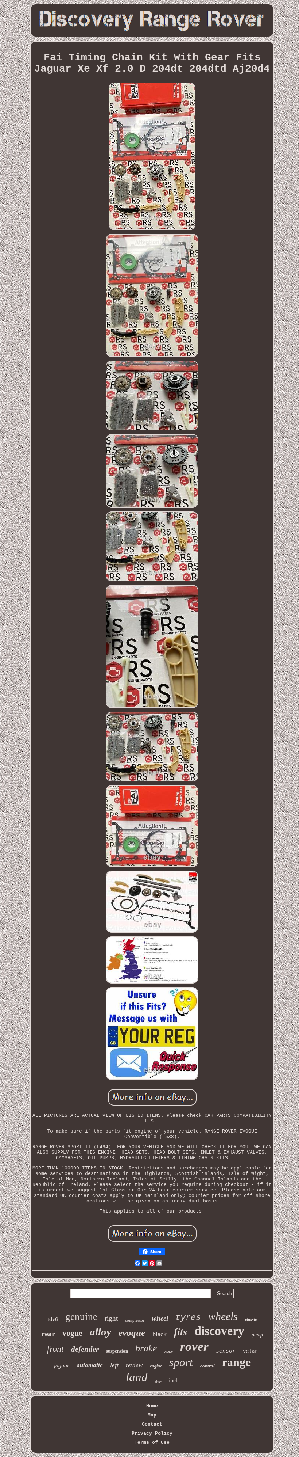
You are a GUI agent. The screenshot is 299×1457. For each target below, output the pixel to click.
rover (194, 1346)
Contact (152, 1424)
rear (48, 1333)
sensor (226, 1350)
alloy (100, 1332)
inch (174, 1380)
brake (146, 1348)
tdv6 (52, 1319)
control (207, 1366)
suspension (117, 1351)
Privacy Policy (152, 1433)
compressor (134, 1320)
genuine (81, 1316)
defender (85, 1349)
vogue (72, 1333)
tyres (188, 1318)
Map (152, 1415)
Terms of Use (152, 1442)
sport (181, 1362)
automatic (90, 1365)
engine (156, 1366)
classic (251, 1319)
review (134, 1365)
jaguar (61, 1365)
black (159, 1334)
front (55, 1349)
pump (257, 1335)
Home (152, 1406)
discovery (219, 1331)
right (111, 1318)
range (236, 1362)
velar (250, 1351)
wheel (160, 1318)
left (114, 1365)
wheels (223, 1316)
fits (180, 1332)
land (137, 1377)
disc (158, 1382)
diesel (168, 1352)
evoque (132, 1333)
